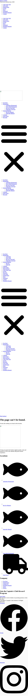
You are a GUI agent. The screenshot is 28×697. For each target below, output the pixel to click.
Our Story (5, 102)
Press (4, 10)
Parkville (8, 264)
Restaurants (5, 104)
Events (4, 8)
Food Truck (6, 116)
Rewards (5, 117)
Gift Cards (5, 6)
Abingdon (8, 256)
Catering (5, 114)
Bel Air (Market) (10, 112)
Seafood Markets (7, 110)
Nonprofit (5, 11)
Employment (6, 7)
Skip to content (3, 0)
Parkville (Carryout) (10, 109)
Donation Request (7, 12)
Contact (5, 14)
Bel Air (7, 263)
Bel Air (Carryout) (10, 108)
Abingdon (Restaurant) (11, 105)
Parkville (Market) (10, 113)
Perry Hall (8, 258)
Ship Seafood (6, 268)
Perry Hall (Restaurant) (11, 106)
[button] (14, 147)
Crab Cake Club (7, 4)
